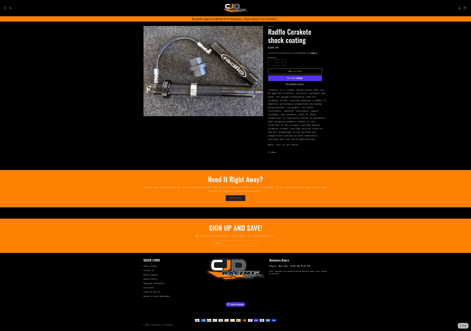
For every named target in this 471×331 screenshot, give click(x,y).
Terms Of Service (152, 292)
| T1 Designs (167, 325)
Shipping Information (154, 283)
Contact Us (235, 198)
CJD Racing (156, 325)
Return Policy (150, 279)
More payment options (295, 84)
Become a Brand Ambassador (157, 296)
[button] (5, 8)
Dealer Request (151, 275)
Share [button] (273, 152)
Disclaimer (149, 288)
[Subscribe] (254, 243)
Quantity (272, 58)
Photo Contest (150, 266)
